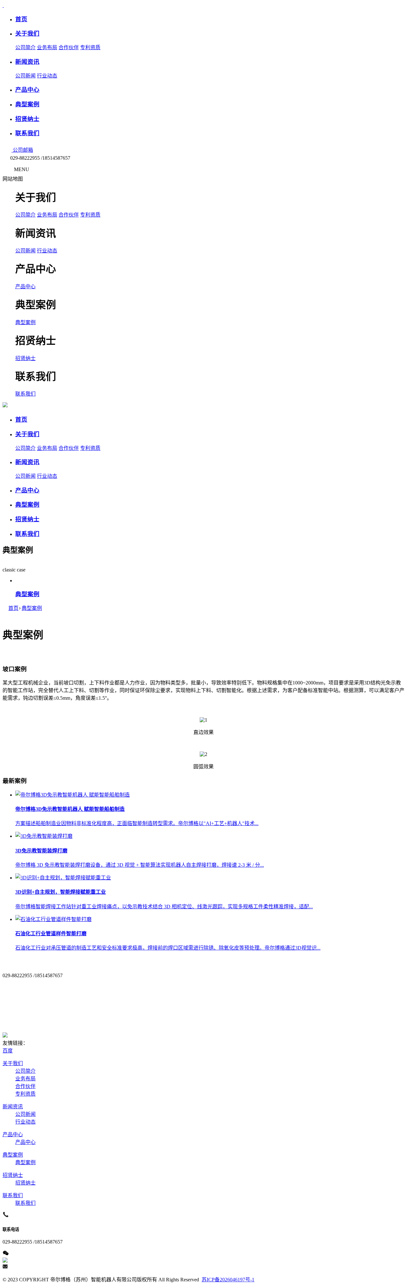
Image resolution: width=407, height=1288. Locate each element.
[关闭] (28, 179)
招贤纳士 (25, 358)
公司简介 (25, 47)
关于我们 (13, 1063)
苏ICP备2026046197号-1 (228, 1279)
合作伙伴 (69, 47)
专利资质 (90, 47)
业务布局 (47, 47)
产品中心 (25, 286)
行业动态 (47, 75)
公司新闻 (25, 75)
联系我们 (25, 394)
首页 (13, 608)
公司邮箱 (22, 150)
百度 (8, 1050)
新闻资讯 (13, 1106)
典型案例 (25, 322)
